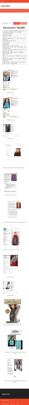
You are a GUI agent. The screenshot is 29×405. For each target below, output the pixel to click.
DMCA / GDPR (12, 403)
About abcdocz (5, 403)
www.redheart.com (10, 92)
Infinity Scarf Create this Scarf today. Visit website (13, 324)
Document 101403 (10, 138)
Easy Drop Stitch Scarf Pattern (11, 195)
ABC (5, 5)
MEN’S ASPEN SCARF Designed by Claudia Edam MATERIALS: (13, 167)
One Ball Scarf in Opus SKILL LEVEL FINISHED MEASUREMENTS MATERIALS (15, 381)
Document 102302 (10, 295)
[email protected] (7, 34)
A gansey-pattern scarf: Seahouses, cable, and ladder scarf (14, 222)
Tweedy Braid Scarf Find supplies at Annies (11, 249)
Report (17, 23)
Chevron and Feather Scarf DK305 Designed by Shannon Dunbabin (15, 353)
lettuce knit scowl (10, 276)
